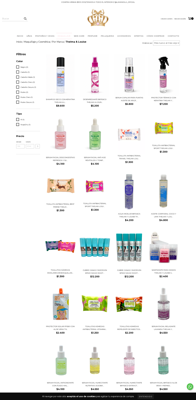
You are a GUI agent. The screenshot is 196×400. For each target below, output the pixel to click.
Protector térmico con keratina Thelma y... (163, 99)
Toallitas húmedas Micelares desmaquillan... (60, 271)
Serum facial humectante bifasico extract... (129, 384)
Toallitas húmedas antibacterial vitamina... (95, 327)
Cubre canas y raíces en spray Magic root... (95, 271)
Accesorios (124, 36)
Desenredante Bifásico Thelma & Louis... (94, 100)
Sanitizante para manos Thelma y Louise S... (164, 271)
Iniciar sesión (180, 19)
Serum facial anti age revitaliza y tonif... (95, 158)
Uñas (29, 36)
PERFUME (93, 36)
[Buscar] (25, 18)
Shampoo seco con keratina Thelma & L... (60, 100)
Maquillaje (64, 36)
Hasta (28, 142)
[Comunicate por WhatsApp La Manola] (190, 386)
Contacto (173, 36)
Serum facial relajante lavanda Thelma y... (163, 327)
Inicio (20, 36)
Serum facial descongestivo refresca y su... (60, 158)
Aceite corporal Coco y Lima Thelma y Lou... (163, 215)
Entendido (145, 396)
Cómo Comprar (155, 36)
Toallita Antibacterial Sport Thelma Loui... (163, 146)
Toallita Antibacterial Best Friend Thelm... (60, 205)
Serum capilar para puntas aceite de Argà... (129, 99)
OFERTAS (138, 36)
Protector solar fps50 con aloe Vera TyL (60, 327)
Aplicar (37, 146)
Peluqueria (107, 36)
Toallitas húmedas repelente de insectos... (129, 327)
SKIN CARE (79, 36)
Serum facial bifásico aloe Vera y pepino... (163, 384)
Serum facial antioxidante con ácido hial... (60, 384)
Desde (18, 142)
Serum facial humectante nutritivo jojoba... (95, 384)
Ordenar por (147, 43)
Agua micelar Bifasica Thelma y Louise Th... (129, 215)
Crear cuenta (166, 19)
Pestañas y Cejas (44, 36)
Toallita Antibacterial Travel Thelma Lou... (129, 157)
